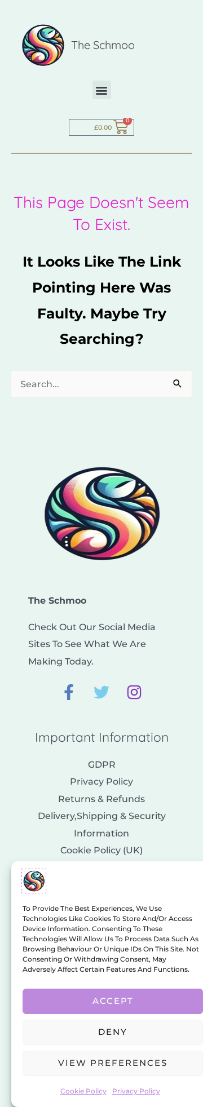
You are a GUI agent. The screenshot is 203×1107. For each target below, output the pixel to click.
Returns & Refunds (101, 798)
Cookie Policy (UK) (101, 850)
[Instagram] (134, 692)
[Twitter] (101, 692)
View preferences (112, 1062)
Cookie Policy (83, 1091)
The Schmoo (103, 45)
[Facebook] (69, 692)
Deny (112, 1031)
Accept (113, 1000)
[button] (101, 90)
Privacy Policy (136, 1091)
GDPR (102, 764)
